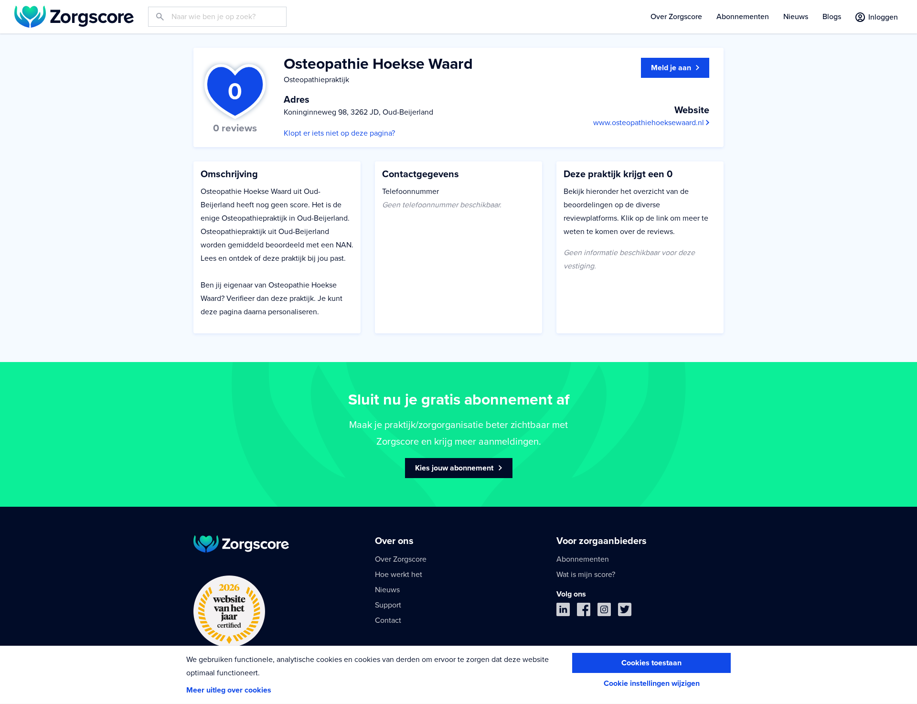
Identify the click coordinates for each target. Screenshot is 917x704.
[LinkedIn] (563, 611)
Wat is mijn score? (585, 574)
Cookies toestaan (651, 663)
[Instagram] (604, 611)
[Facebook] (583, 611)
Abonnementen (742, 16)
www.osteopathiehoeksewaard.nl (649, 123)
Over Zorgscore (676, 16)
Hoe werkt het (398, 574)
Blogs (831, 16)
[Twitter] (624, 611)
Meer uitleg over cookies (228, 690)
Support (388, 605)
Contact (388, 620)
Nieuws (795, 16)
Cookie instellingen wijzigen (652, 683)
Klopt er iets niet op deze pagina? (339, 133)
